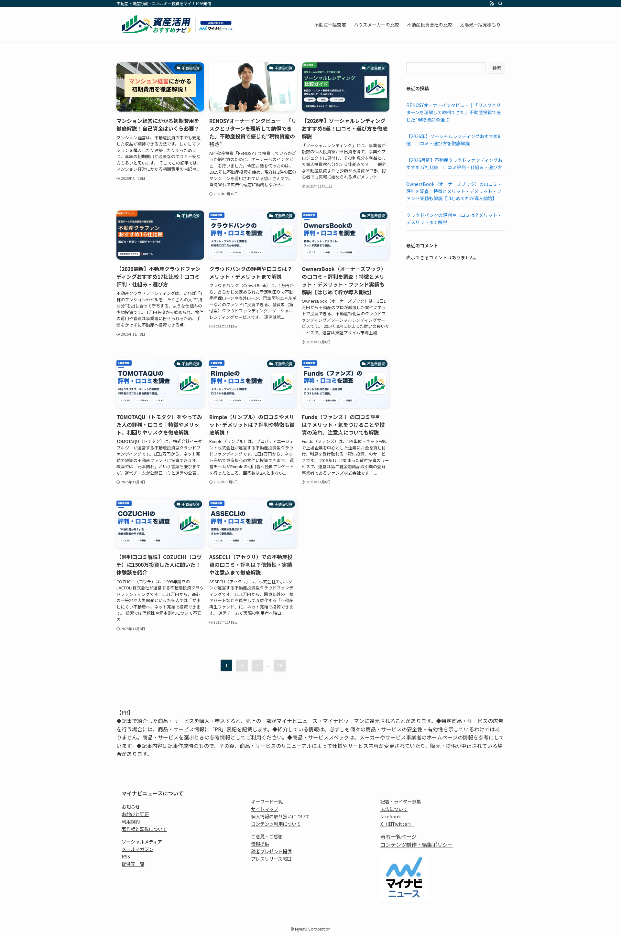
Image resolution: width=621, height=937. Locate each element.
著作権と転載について (144, 828)
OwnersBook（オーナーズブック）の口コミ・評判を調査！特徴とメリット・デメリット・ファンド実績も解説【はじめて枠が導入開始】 (454, 191)
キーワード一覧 (267, 801)
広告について (394, 808)
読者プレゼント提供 (271, 851)
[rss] (492, 3)
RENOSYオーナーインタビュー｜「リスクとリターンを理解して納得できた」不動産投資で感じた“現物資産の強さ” (453, 112)
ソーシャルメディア (142, 841)
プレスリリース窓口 (271, 858)
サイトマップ (264, 808)
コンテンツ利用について (276, 823)
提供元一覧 (133, 863)
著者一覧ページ (398, 836)
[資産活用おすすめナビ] (177, 24)
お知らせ (131, 806)
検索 (496, 68)
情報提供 (260, 843)
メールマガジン (137, 848)
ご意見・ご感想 (267, 836)
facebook (390, 816)
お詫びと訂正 (135, 814)
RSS (126, 856)
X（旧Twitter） (397, 823)
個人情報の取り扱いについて (280, 816)
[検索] (500, 3)
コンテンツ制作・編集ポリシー (416, 844)
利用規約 (131, 821)
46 (279, 665)
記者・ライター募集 (400, 801)
